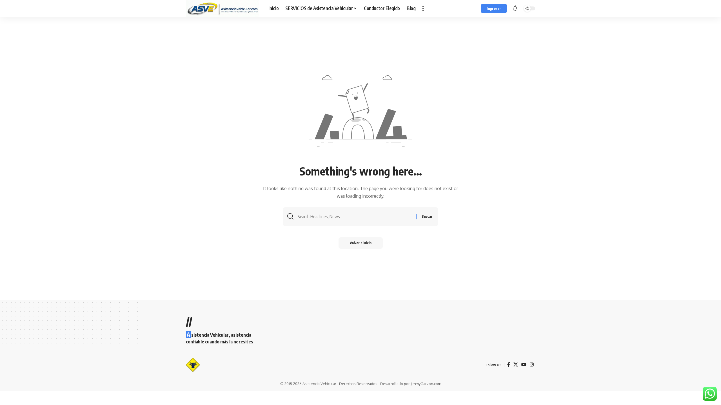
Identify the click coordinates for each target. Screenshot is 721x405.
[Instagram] (531, 364)
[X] (515, 364)
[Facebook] (508, 364)
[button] (423, 8)
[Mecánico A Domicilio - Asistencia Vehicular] (222, 8)
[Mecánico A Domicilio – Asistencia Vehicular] (193, 365)
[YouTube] (524, 364)
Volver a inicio (360, 243)
